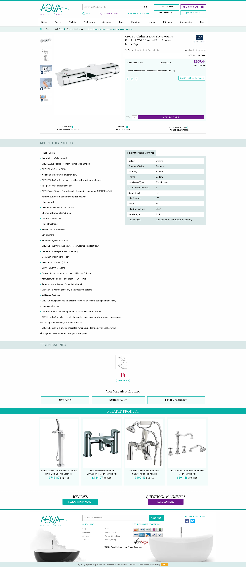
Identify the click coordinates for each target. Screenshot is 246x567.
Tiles (202, 22)
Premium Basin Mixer (176, 400)
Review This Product (80, 501)
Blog (84, 529)
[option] (46, 41)
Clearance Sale (166, 13)
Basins (58, 22)
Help (107, 529)
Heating (151, 22)
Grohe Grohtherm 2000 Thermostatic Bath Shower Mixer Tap (110, 29)
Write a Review (154, 50)
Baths (44, 22)
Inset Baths (65, 400)
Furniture (135, 22)
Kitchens (167, 22)
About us (86, 540)
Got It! (164, 565)
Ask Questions (165, 501)
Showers (106, 22)
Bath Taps (58, 29)
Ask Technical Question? (69, 130)
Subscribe (156, 517)
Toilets (72, 22)
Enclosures (89, 22)
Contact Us (86, 532)
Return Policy (110, 532)
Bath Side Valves (118, 400)
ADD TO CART (171, 117)
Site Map (86, 536)
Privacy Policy (110, 540)
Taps (121, 22)
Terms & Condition (112, 536)
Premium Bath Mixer (75, 29)
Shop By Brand (166, 7)
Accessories (186, 22)
